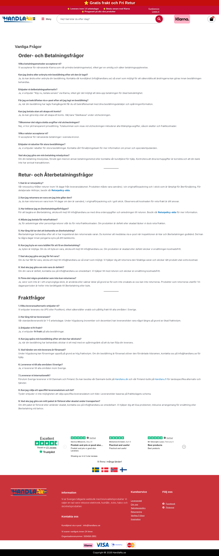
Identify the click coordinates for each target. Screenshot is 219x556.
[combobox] (106, 19)
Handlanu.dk (122, 379)
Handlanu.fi (161, 379)
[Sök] (159, 19)
